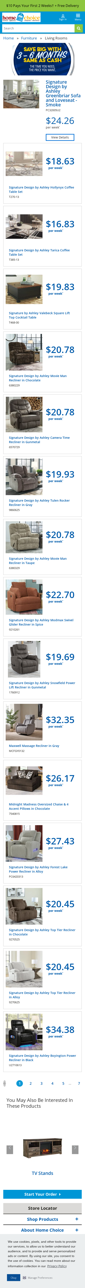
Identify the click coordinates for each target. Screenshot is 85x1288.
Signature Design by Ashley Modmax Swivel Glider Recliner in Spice (41, 622)
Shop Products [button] (42, 1219)
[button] (37, 1277)
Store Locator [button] (42, 1208)
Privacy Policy (57, 1266)
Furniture (29, 38)
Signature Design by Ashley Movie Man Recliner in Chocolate (38, 378)
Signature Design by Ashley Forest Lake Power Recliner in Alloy (38, 869)
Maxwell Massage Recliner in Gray (34, 746)
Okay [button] (14, 1278)
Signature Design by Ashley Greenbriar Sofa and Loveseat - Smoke (63, 93)
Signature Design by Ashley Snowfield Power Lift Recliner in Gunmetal (42, 685)
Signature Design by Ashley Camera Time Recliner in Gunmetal (39, 440)
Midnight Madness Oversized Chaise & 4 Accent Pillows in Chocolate (38, 806)
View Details (60, 137)
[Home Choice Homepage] (21, 17)
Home (8, 38)
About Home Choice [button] (42, 1230)
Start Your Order (41, 1194)
